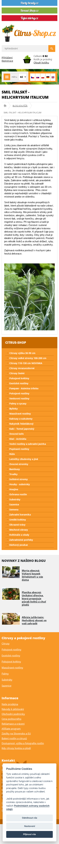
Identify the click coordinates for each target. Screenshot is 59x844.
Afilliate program (11, 728)
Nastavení (29, 826)
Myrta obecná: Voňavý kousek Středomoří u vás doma (32, 575)
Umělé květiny (17, 519)
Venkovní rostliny (19, 398)
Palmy (5, 673)
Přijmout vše (29, 834)
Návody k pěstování (13, 709)
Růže (12, 454)
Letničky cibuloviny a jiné (23, 459)
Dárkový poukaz (18, 544)
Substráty (14, 499)
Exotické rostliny (18, 383)
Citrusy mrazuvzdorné (21, 368)
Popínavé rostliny (19, 448)
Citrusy (6, 643)
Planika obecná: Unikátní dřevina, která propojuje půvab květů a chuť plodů (34, 598)
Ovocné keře (16, 433)
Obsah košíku (41, 62)
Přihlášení (7, 57)
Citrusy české (16, 373)
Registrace (7, 60)
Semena (13, 509)
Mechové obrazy (18, 529)
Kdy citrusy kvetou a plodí (16, 748)
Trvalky (13, 474)
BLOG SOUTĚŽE (20, 105)
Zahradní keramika (20, 514)
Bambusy (14, 469)
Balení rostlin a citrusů (14, 738)
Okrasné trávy (17, 524)
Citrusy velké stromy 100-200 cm (27, 358)
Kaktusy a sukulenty (20, 418)
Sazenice (14, 504)
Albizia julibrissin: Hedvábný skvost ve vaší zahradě (34, 620)
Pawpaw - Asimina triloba (23, 388)
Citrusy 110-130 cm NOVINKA (25, 363)
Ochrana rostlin (18, 494)
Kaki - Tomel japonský (21, 428)
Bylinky (13, 408)
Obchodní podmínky (13, 714)
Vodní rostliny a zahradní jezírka (27, 443)
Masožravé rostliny (20, 413)
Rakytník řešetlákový (21, 423)
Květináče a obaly (19, 534)
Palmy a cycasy (17, 403)
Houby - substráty (19, 484)
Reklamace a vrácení (13, 723)
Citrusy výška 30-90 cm (22, 353)
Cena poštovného (11, 718)
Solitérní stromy (18, 479)
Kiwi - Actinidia (17, 438)
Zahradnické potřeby (21, 539)
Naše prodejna (10, 704)
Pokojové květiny (19, 378)
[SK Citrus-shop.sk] (37, 77)
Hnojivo (13, 489)
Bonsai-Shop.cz (6, 105)
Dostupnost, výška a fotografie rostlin (23, 743)
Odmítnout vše (29, 817)
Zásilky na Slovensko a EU (16, 733)
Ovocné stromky (18, 464)
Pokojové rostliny (19, 393)
